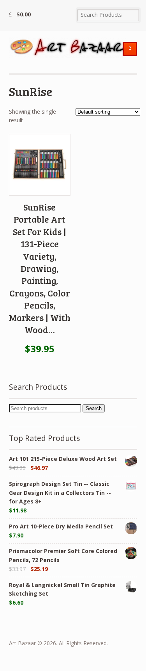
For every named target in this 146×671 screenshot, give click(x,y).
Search (94, 408)
